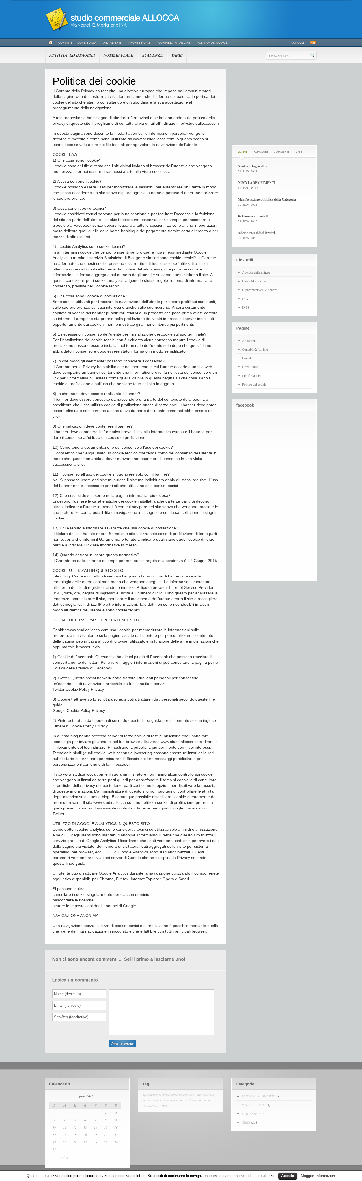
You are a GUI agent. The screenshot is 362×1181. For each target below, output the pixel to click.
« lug (64, 1157)
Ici (150, 1100)
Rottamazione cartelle (253, 216)
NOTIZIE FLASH (119, 55)
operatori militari (202, 1100)
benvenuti (165, 1095)
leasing (168, 1100)
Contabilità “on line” (174, 42)
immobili (157, 1100)
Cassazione (202, 1095)
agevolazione (150, 1095)
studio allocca (151, 1106)
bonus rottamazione (183, 1095)
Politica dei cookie (212, 42)
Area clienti (111, 42)
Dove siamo (86, 42)
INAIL (246, 298)
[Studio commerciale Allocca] (116, 30)
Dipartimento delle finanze (259, 289)
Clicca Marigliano (254, 281)
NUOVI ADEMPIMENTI (256, 182)
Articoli (297, 42)
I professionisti (140, 42)
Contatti (65, 42)
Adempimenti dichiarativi (256, 232)
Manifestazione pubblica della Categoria (267, 199)
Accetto (287, 1176)
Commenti (281, 151)
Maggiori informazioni (318, 1176)
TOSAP (164, 1106)
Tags (299, 151)
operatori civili (182, 1100)
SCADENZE (152, 55)
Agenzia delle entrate (256, 272)
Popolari (260, 151)
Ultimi (242, 151)
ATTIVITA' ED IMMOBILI (72, 55)
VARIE (177, 55)
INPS (246, 307)
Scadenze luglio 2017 (253, 166)
